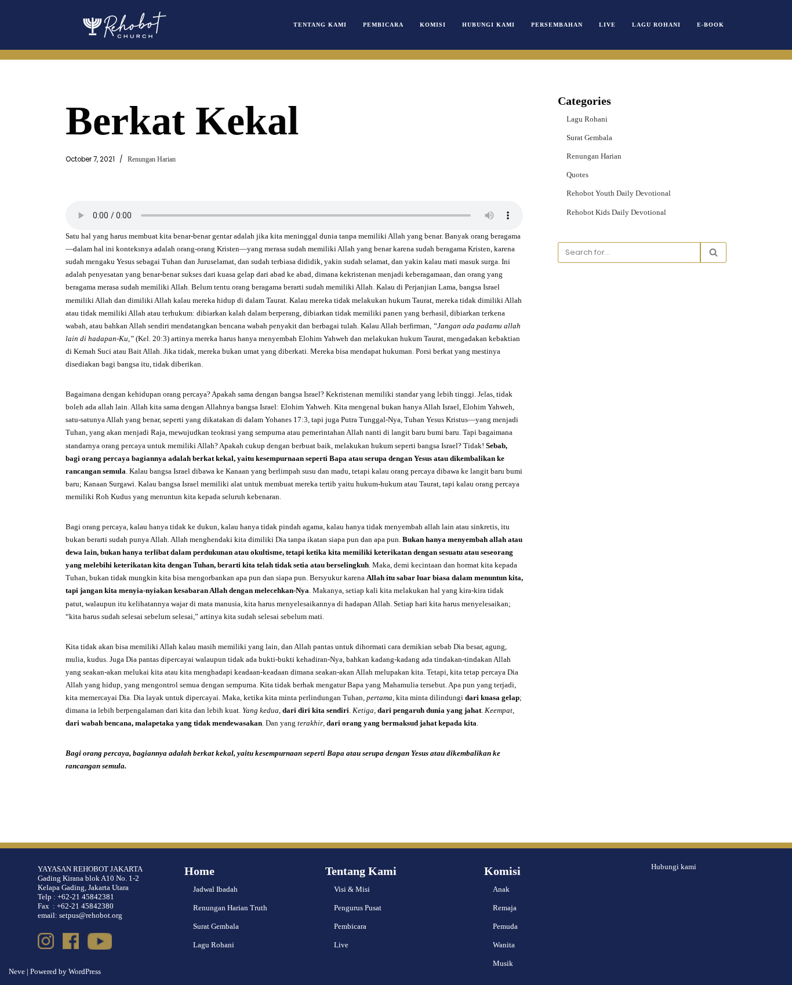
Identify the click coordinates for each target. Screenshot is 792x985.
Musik (503, 963)
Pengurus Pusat (358, 907)
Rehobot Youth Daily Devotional (618, 193)
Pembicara (383, 24)
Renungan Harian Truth (230, 907)
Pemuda (505, 926)
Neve (17, 971)
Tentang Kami (320, 24)
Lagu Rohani (656, 24)
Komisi (433, 24)
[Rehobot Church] (123, 24)
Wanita (504, 944)
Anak (501, 889)
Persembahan (557, 24)
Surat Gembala (589, 137)
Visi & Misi (352, 889)
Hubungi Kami (488, 24)
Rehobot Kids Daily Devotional (616, 212)
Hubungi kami (673, 866)
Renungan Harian (152, 159)
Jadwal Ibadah (215, 889)
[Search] (713, 252)
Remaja (505, 907)
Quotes (577, 174)
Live (607, 24)
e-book (710, 24)
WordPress (84, 971)
